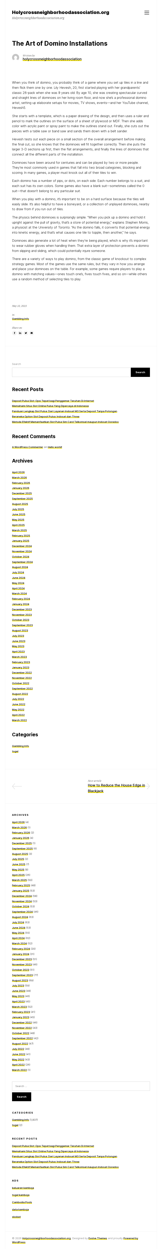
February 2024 (21, 598)
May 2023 (18, 646)
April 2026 (18, 472)
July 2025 (18, 509)
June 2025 (18, 514)
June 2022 (18, 704)
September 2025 (22, 498)
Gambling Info (20, 318)
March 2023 (19, 656)
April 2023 (18, 651)
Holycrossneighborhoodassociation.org (46, 1238)
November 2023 (22, 614)
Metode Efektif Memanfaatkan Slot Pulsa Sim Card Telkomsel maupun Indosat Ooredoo (65, 421)
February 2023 (21, 662)
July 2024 (18, 572)
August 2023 (20, 630)
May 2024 (18, 583)
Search (16, 363)
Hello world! (55, 447)
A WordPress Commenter (27, 447)
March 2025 (19, 530)
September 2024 (22, 561)
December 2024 (22, 546)
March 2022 (19, 720)
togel (15, 751)
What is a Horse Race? (55, 785)
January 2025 (20, 540)
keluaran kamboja (23, 1187)
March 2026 (19, 477)
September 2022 (22, 688)
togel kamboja (20, 1194)
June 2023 (18, 641)
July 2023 (18, 635)
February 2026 (21, 482)
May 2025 (18, 519)
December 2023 (22, 609)
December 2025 (22, 493)
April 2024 (18, 588)
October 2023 (20, 619)
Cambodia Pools (22, 1202)
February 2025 (21, 535)
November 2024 (22, 551)
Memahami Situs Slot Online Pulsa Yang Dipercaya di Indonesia (50, 405)
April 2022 (18, 714)
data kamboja (20, 1209)
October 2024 (20, 556)
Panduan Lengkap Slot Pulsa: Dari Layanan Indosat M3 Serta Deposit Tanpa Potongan (64, 411)
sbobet (16, 1216)
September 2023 (22, 625)
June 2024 (18, 577)
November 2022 (22, 677)
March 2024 (19, 593)
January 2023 (20, 667)
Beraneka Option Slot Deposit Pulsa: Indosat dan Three (45, 416)
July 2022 (18, 698)
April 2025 (18, 524)
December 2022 (22, 672)
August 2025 (20, 503)
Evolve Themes (98, 1238)
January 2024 (20, 604)
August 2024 (20, 567)
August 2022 (20, 693)
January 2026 (20, 487)
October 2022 (20, 683)
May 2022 (18, 709)
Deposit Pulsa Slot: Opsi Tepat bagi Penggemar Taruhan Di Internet (53, 400)
